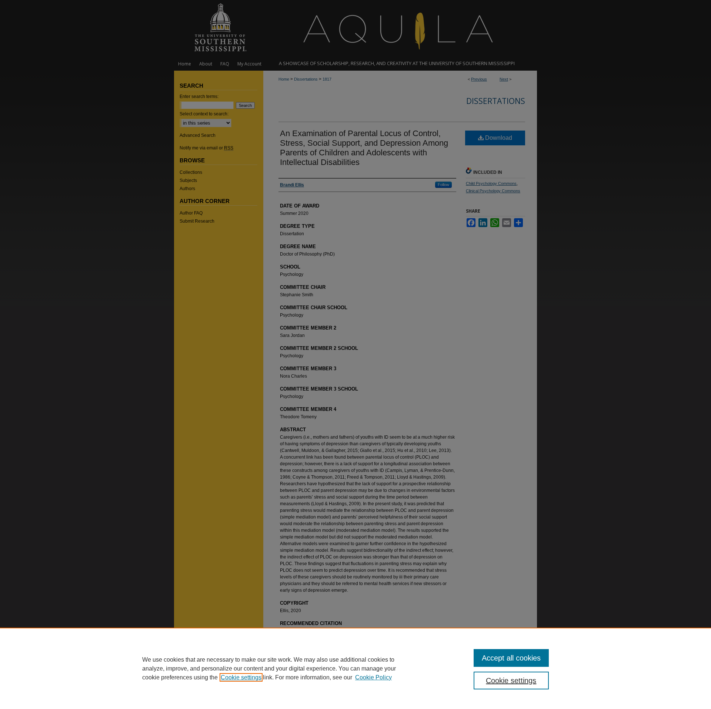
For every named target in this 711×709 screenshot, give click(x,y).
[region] (355, 668)
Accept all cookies (511, 658)
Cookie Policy (373, 677)
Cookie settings (241, 677)
